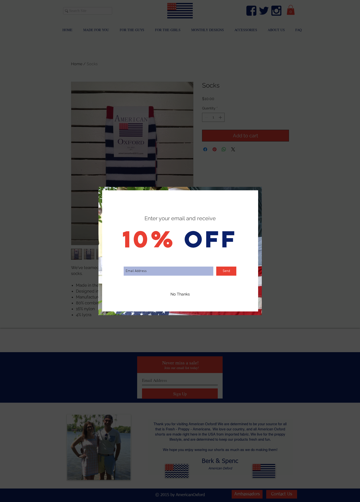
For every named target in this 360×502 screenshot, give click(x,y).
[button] (180, 294)
